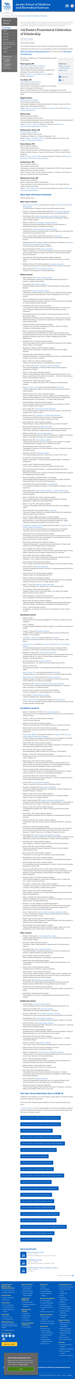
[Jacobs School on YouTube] (4, 1339)
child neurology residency (45, 433)
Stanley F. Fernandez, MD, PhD (35, 138)
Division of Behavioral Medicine (32, 527)
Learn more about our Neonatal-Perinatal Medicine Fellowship (40, 1214)
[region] (21, 1364)
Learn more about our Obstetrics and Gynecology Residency (39, 1188)
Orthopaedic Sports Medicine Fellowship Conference (42, 1267)
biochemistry (57, 236)
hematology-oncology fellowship (46, 222)
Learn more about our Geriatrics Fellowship (34, 1156)
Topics (5, 30)
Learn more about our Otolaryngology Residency (36, 1194)
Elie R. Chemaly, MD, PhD (31, 205)
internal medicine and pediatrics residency (47, 835)
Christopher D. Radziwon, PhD (32, 525)
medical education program (41, 291)
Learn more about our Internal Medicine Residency (36, 1130)
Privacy (63, 1375)
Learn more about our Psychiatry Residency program (37, 1233)
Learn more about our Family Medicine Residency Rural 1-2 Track (40, 1124)
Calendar (6, 33)
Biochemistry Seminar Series (35, 1252)
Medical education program (29, 100)
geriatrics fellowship (47, 249)
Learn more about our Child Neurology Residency (36, 1239)
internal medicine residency (44, 277)
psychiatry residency (40, 284)
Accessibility (69, 1375)
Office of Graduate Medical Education (34, 51)
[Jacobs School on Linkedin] (13, 1336)
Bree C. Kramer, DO (29, 672)
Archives (5, 39)
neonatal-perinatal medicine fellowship (44, 229)
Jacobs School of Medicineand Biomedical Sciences (33, 5)
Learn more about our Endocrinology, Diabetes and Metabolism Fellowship (43, 1226)
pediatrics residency (46, 426)
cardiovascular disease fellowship (45, 409)
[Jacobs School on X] (10, 1336)
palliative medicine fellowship (45, 584)
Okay (21, 1369)
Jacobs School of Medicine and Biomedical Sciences (54, 1367)
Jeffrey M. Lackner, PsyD (33, 108)
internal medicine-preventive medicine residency (52, 912)
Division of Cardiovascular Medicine (31, 140)
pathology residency (43, 453)
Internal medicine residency (29, 132)
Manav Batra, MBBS (29, 734)
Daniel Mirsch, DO (28, 677)
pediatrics (31, 76)
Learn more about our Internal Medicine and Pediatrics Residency (41, 1137)
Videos (5, 51)
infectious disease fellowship (44, 268)
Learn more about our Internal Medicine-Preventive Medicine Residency (42, 1143)
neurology (53, 510)
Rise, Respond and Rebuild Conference (9, 43)
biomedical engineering (62, 211)
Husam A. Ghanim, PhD (30, 387)
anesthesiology (53, 484)
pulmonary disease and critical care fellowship (49, 683)
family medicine (60, 699)
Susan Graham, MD (29, 644)
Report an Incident (9, 1344)
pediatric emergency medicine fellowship (47, 365)
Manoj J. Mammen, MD (33, 156)
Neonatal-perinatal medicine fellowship (32, 66)
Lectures (5, 36)
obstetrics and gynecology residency (52, 800)
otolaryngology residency (43, 440)
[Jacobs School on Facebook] (3, 1336)
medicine (52, 108)
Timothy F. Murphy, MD (27, 1108)
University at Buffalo (47, 1375)
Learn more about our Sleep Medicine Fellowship (36, 1182)
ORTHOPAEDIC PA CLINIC (34, 1260)
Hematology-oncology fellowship (30, 82)
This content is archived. (26, 39)
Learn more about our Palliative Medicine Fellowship (37, 1169)
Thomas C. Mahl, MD (32, 124)
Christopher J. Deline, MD (30, 637)
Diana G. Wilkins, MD (29, 699)
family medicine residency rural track (48, 1013)
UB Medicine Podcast (7, 47)
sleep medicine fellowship (48, 787)
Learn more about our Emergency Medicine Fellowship (37, 1207)
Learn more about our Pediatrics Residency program (37, 1201)
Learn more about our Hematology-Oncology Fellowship (38, 1220)
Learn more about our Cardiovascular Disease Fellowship (38, 1150)
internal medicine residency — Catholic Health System (51, 490)
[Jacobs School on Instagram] (6, 1336)
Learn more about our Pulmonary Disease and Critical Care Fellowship (42, 1175)
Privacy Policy (23, 1364)
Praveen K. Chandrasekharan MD (36, 74)
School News (14, 16)
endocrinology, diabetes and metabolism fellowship (50, 216)
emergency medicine (53, 677)
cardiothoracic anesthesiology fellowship (47, 415)
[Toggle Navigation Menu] (69, 6)
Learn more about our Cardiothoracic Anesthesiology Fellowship (40, 1118)
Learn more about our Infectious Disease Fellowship (36, 1162)
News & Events (5, 16)
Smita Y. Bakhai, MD (32, 188)
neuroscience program (57, 264)
